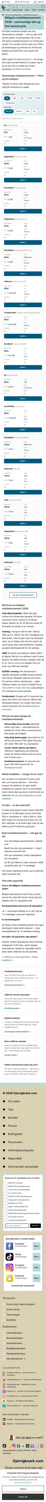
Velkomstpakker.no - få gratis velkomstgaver (24, 1380)
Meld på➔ (35, 1225)
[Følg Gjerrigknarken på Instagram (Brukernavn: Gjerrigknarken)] (13, 1446)
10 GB (29, 98)
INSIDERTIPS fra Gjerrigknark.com (19, 1186)
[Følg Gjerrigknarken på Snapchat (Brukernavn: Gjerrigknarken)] (9, 1446)
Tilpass (23, 1489)
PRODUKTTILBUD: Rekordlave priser (20, 1196)
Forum (8, 10)
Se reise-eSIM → (11, 1055)
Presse (12, 1125)
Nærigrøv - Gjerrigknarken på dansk (20, 1424)
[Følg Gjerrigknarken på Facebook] (18, 1446)
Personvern (15, 1142)
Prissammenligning (13, 15)
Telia (27, 111)
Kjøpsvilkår (15, 1158)
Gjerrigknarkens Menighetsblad (18, 1200)
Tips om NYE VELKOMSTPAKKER (19, 1190)
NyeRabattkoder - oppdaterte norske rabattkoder (21, 1385)
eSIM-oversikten (23, 69)
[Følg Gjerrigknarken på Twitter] (37, 1446)
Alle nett (9, 111)
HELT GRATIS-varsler (15, 1193)
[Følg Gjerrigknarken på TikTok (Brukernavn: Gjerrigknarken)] (4, 1446)
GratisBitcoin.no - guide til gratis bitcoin (22, 1396)
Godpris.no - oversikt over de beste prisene (24, 1391)
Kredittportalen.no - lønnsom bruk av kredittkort (21, 1374)
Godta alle (23, 1497)
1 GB (14, 98)
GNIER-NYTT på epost (15, 1183)
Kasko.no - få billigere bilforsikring (20, 1401)
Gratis (27, 10)
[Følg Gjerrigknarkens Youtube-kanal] (23, 1446)
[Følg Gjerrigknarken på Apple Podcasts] (32, 1446)
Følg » (36, 1246)
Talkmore (23, 1069)
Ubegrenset (10, 103)
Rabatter (41, 10)
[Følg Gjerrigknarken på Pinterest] (41, 1446)
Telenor (19, 111)
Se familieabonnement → (15, 985)
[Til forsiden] (3, 6)
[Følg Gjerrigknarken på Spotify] (27, 1446)
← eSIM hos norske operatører (16, 957)
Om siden (14, 1101)
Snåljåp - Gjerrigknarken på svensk (20, 1419)
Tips (10, 1109)
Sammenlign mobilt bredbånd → (17, 1032)
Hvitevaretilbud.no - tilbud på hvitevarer (22, 1406)
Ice (34, 111)
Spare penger (17, 10)
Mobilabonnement (30, 15)
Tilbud (33, 10)
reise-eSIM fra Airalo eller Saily (16, 687)
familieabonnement (21, 59)
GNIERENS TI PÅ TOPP (15, 1203)
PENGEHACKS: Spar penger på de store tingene (24, 1213)
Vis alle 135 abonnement (23, 595)
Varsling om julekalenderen (17, 1220)
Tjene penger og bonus (16, 1217)
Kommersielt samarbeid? (23, 1285)
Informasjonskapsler (21, 1150)
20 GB (38, 98)
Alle (7, 98)
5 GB (21, 98)
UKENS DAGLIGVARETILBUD (17, 1210)
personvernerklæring (22, 1482)
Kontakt (13, 1117)
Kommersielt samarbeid (23, 1166)
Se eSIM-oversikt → (12, 1008)
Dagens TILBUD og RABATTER (18, 1206)
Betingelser (15, 1134)
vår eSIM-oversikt (12, 663)
